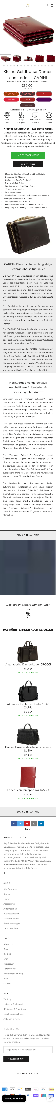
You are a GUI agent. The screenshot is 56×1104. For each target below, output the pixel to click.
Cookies (7, 983)
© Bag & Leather (28, 1073)
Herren (6, 899)
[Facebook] (4, 873)
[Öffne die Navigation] (4, 5)
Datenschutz (9, 968)
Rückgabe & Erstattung (14, 1009)
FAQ (5, 958)
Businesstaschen (11, 913)
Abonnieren (16, 1059)
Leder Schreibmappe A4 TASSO (28, 790)
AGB (5, 978)
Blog (5, 949)
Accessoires (9, 903)
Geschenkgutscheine (13, 1014)
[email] (34, 823)
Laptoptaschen (10, 928)
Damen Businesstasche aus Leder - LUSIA (28, 749)
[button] (4, 65)
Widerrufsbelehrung (13, 973)
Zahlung (7, 999)
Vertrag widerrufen (14, 1098)
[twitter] (20, 823)
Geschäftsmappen (12, 923)
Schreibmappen (11, 918)
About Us (7, 944)
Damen (6, 894)
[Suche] (47, 5)
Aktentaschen (10, 908)
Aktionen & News (11, 1019)
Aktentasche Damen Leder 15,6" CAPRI (28, 705)
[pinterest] (27, 823)
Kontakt (7, 954)
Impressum (8, 963)
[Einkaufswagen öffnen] (52, 5)
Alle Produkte (10, 889)
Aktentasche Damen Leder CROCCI (28, 664)
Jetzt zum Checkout (28, 165)
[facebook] (14, 823)
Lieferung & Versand (13, 1004)
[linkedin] (41, 823)
